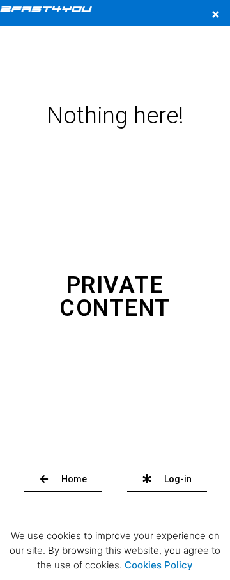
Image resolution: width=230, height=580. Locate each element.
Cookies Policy (159, 565)
